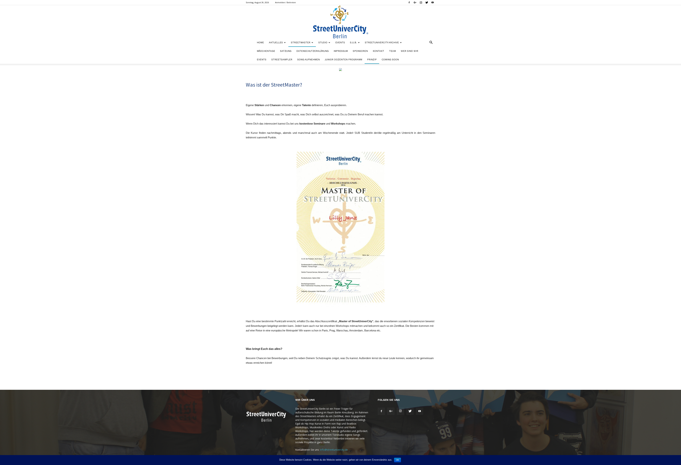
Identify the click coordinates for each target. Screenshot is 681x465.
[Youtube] (432, 2)
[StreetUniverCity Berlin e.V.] (340, 21)
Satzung (285, 51)
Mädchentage (266, 51)
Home (260, 42)
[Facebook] (409, 2)
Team (392, 51)
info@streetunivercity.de (334, 449)
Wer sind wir (409, 51)
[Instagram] (420, 2)
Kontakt (378, 51)
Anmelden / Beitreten (285, 2)
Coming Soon (390, 59)
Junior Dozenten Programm (343, 59)
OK (397, 460)
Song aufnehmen (308, 59)
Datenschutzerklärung (312, 51)
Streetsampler (281, 59)
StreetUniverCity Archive (382, 42)
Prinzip (372, 59)
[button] (431, 43)
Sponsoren (360, 51)
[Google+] (415, 2)
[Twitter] (426, 2)
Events (340, 42)
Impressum (341, 51)
